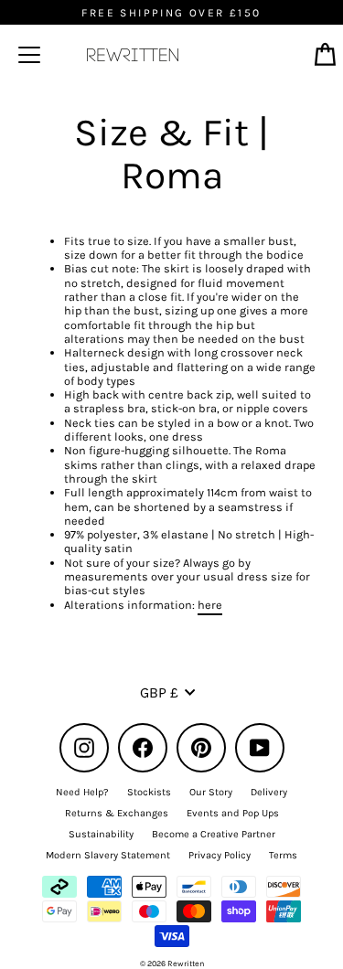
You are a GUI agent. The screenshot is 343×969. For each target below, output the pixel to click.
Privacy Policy (219, 855)
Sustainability (101, 834)
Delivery (269, 792)
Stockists (149, 792)
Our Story (210, 792)
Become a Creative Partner (213, 834)
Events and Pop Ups (233, 813)
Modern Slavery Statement (108, 855)
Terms (283, 855)
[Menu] (29, 54)
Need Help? (82, 792)
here (210, 605)
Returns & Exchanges (116, 813)
